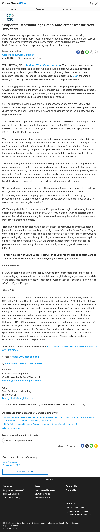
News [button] (13, 9)
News (37, 486)
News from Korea (42, 493)
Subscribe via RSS (11, 465)
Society (7, 440)
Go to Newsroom (10, 461)
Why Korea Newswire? (13, 490)
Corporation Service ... (24, 440)
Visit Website (25, 471)
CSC (75, 75)
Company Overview (75, 507)
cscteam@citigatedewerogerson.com (21, 380)
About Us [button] (66, 9)
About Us (70, 503)
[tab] (18, 486)
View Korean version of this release (23, 363)
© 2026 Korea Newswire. (12, 528)
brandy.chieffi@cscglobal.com (17, 398)
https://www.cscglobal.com (25, 356)
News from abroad (42, 497)
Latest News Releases (44, 490)
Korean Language (73, 523)
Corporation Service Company (18, 54)
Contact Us (71, 486)
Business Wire (33, 65)
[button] (91, 3)
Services (7, 486)
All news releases (11, 428)
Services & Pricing (11, 497)
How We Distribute (11, 493)
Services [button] (40, 9)
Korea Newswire (51, 65)
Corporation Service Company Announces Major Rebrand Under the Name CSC (41, 423)
